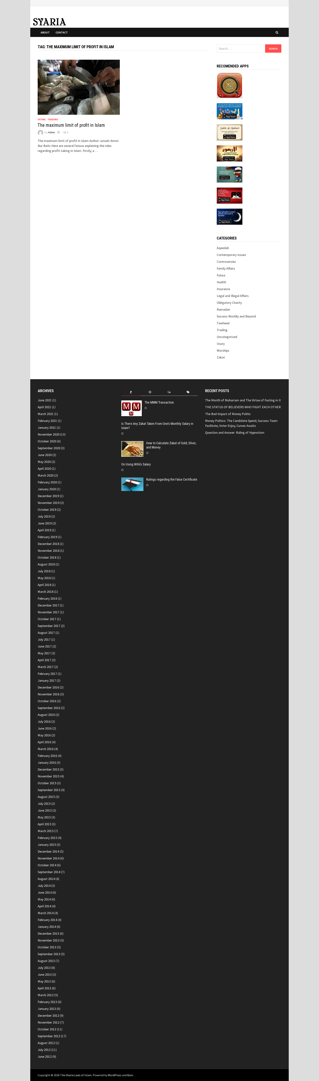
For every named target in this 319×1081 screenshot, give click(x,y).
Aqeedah (223, 248)
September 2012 (49, 1036)
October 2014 (47, 865)
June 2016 (45, 728)
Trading (52, 119)
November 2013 (48, 940)
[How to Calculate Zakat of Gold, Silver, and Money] (132, 443)
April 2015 (44, 824)
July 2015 (44, 803)
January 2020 (47, 489)
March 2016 (46, 749)
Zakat (221, 357)
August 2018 (46, 564)
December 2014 (48, 851)
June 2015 (45, 810)
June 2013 (45, 974)
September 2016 (49, 708)
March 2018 (46, 591)
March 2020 (46, 475)
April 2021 (44, 407)
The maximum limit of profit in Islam (71, 125)
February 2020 (47, 482)
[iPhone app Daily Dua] (229, 195)
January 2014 (47, 926)
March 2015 (46, 831)
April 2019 (44, 530)
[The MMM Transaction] (131, 403)
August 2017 (46, 632)
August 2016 (46, 715)
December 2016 (48, 687)
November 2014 (48, 858)
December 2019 (48, 496)
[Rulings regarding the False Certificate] (132, 480)
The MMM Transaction (159, 402)
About (45, 32)
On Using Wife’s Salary (136, 464)
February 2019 (47, 537)
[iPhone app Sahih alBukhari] (229, 132)
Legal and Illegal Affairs (233, 296)
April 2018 (44, 585)
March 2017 (46, 667)
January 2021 (47, 427)
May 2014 (44, 899)
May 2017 (44, 653)
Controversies (226, 261)
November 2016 (48, 694)
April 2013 (44, 988)
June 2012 (45, 1056)
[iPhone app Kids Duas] (229, 174)
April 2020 (44, 468)
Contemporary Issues (231, 255)
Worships (223, 350)
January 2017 (47, 680)
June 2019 (45, 523)
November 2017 (48, 612)
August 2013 (46, 961)
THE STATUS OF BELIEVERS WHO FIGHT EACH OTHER (243, 407)
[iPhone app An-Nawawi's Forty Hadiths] (229, 153)
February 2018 (47, 598)
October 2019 (47, 509)
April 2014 (44, 906)
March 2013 (46, 995)
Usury (221, 343)
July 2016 (44, 721)
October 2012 (47, 1029)
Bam (130, 1075)
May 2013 (44, 981)
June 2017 (45, 646)
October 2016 (47, 701)
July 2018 (44, 571)
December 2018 (48, 544)
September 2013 (49, 954)
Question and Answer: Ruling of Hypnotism (235, 432)
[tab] (130, 392)
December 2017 (48, 605)
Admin (51, 132)
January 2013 (47, 1009)
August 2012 (46, 1043)
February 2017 (47, 674)
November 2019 (48, 503)
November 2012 (48, 1022)
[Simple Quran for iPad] (229, 85)
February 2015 (47, 838)
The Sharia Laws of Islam (76, 1075)
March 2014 (46, 913)
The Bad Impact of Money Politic (228, 414)
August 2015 (46, 797)
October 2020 (47, 441)
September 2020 (49, 448)
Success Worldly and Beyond (236, 316)
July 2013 (44, 968)
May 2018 (44, 578)
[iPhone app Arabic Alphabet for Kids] (229, 111)
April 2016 (44, 742)
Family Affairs (226, 268)
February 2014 (47, 920)
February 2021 (47, 421)
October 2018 (47, 557)
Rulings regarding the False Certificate (171, 479)
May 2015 (44, 817)
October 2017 (47, 619)
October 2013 (47, 947)
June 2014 (45, 892)
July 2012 (44, 1050)
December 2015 (48, 769)
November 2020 (48, 434)
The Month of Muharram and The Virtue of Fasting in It (243, 400)
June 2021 (45, 400)
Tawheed (223, 323)
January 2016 (47, 762)
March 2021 (46, 414)
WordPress (114, 1075)
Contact (62, 32)
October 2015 (47, 783)
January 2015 (47, 844)
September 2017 (49, 626)
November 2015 (48, 776)
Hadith (221, 282)
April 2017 (44, 660)
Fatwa (41, 119)
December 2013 (48, 933)
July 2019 (44, 516)
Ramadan (223, 309)
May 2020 (44, 462)
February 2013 (47, 1002)
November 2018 (48, 550)
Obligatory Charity (229, 302)
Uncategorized (227, 337)
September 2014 (49, 872)
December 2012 (48, 1015)
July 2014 (44, 885)
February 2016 (47, 756)
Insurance (223, 289)
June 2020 (45, 455)
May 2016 (44, 735)
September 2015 (49, 790)
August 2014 (46, 879)
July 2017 (44, 639)
